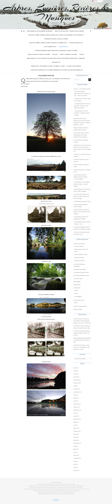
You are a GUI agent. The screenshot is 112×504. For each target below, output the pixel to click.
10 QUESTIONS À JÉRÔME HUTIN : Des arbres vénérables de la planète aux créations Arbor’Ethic (56, 70)
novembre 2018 (77, 458)
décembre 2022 (77, 419)
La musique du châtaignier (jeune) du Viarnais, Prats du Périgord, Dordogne (82, 228)
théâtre (76, 302)
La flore (76, 293)
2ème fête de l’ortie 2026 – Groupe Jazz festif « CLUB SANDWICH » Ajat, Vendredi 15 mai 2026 (82, 347)
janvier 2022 (76, 428)
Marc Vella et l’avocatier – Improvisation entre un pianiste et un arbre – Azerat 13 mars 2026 (82, 93)
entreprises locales (78, 309)
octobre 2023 (77, 407)
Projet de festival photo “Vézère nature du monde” (69, 31)
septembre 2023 (77, 410)
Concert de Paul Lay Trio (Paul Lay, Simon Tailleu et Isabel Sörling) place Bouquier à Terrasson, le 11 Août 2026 (82, 321)
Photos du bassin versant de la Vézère (81, 250)
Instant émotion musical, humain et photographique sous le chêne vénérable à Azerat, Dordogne (81, 135)
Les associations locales (79, 300)
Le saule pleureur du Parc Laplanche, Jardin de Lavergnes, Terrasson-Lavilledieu (82, 184)
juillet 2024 (76, 398)
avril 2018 (76, 467)
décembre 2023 (77, 404)
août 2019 (76, 446)
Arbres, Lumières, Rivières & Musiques (56, 12)
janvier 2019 (76, 455)
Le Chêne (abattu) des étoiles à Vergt (82, 201)
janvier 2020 (76, 440)
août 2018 (76, 461)
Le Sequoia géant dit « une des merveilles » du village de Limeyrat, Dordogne (82, 113)
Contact (81, 54)
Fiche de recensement (79, 257)
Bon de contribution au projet (80, 254)
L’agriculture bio (77, 284)
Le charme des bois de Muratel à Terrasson (81, 141)
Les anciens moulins (78, 278)
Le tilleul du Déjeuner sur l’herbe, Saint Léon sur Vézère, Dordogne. (82, 190)
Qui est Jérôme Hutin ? (50, 46)
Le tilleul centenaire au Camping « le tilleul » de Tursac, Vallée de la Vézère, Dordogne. (82, 211)
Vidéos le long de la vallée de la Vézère (39, 54)
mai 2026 (76, 370)
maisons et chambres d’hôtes (80, 306)
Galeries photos (63, 46)
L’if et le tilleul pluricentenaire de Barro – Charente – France (82, 223)
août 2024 (76, 395)
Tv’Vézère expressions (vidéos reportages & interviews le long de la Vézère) (56, 50)
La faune (76, 290)
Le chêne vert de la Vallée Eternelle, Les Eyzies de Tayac (82, 233)
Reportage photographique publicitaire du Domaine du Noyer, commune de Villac (82, 340)
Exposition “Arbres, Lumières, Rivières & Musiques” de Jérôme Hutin (48, 42)
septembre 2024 (77, 392)
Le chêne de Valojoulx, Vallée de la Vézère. (81, 165)
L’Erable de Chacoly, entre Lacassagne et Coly (82, 170)
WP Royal (59, 482)
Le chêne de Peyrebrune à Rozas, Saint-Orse (81, 160)
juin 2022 (76, 425)
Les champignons (78, 296)
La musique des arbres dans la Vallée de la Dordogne (82, 99)
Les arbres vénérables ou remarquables (79, 265)
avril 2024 (76, 401)
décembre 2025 (77, 380)
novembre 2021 (77, 431)
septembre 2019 (77, 443)
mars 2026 (76, 374)
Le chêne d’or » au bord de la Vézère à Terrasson (82, 155)
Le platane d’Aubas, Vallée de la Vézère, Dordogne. (81, 205)
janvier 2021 (76, 434)
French (95, 0)
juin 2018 (76, 464)
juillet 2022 (76, 422)
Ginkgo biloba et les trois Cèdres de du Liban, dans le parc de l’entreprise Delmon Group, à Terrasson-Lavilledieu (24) (56, 60)
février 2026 (76, 377)
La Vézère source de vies (76, 42)
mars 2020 (76, 437)
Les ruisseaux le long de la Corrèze (81, 275)
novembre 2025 (77, 383)
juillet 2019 (76, 449)
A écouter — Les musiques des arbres (82, 88)
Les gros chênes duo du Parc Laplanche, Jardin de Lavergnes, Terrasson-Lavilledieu (81, 177)
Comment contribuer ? (79, 246)
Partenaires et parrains (79, 260)
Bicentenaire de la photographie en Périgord (39, 31)
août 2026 (76, 368)
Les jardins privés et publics (80, 269)
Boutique (55, 54)
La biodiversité (77, 287)
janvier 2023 (76, 416)
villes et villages (77, 281)
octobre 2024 (77, 389)
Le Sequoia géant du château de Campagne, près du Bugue (81, 217)
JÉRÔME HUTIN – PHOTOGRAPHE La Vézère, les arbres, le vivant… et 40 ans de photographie (56, 66)
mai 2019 (76, 452)
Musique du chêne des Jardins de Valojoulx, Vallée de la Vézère (81, 128)
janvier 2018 (76, 470)
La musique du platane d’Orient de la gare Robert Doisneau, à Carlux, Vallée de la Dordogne (82, 105)
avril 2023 (76, 413)
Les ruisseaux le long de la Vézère (81, 272)
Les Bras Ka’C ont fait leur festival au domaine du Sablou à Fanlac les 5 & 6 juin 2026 (82, 333)
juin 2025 (76, 386)
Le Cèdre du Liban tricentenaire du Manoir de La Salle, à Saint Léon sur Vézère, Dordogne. (81, 196)
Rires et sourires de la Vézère (68, 54)
